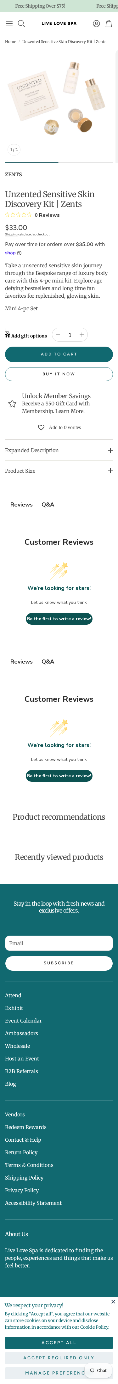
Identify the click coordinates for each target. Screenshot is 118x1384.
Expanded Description (32, 450)
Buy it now (59, 374)
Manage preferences (59, 1373)
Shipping (11, 234)
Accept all (59, 1342)
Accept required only (59, 1358)
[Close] (113, 1301)
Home (10, 41)
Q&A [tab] (48, 504)
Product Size (20, 471)
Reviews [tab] (21, 504)
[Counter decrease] (58, 334)
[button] (9, 23)
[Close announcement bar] (111, 4)
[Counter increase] (81, 334)
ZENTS (13, 174)
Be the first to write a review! (59, 619)
